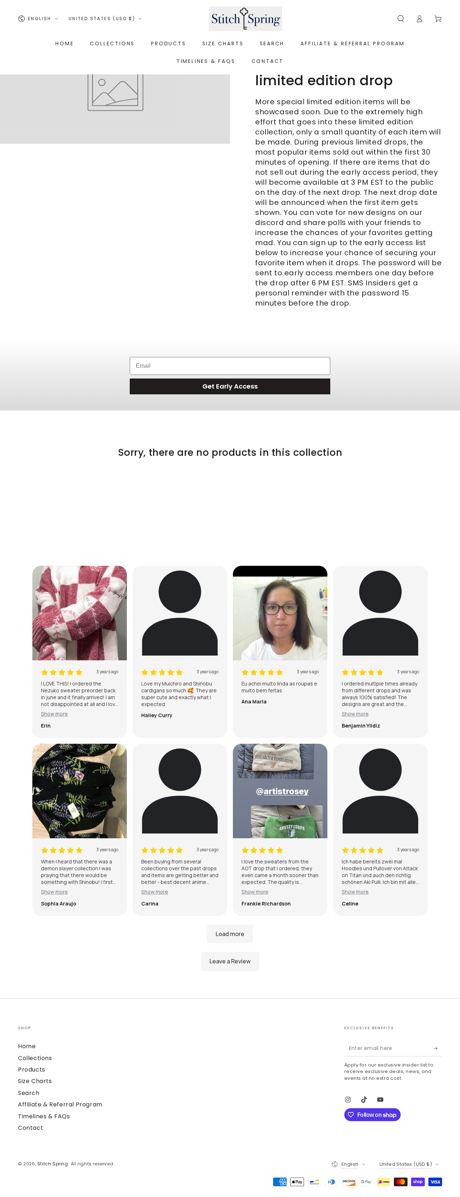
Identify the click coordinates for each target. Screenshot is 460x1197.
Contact (30, 1128)
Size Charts (35, 1081)
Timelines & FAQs (44, 1116)
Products (31, 1069)
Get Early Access (230, 386)
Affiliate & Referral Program (60, 1104)
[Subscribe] (438, 1048)
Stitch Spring (52, 1164)
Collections (35, 1058)
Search (29, 1093)
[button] (400, 19)
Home (27, 1046)
